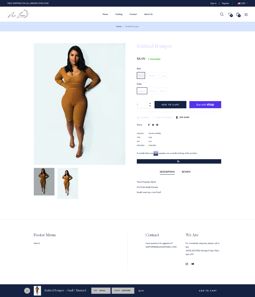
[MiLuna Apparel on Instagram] (187, 264)
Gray (153, 91)
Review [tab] (186, 171)
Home (118, 26)
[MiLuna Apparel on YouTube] (193, 264)
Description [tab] (167, 171)
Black (162, 91)
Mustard (142, 91)
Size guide (184, 117)
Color (139, 83)
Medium (152, 75)
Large (163, 75)
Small (141, 75)
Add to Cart (208, 290)
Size (139, 68)
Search (37, 243)
